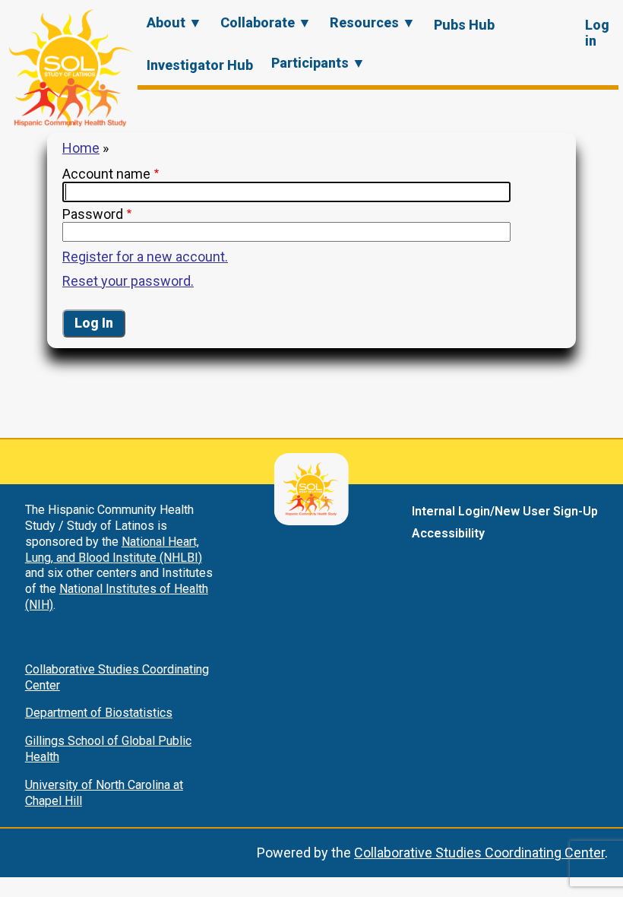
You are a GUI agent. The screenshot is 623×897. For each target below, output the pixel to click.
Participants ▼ (318, 63)
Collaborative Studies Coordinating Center (479, 853)
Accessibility (448, 533)
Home (81, 148)
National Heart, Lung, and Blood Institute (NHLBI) (113, 549)
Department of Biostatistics (98, 712)
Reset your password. (128, 281)
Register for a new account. (145, 257)
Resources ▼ (373, 22)
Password (92, 214)
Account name (106, 174)
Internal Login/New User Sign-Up (505, 511)
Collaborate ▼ (266, 22)
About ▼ (174, 22)
